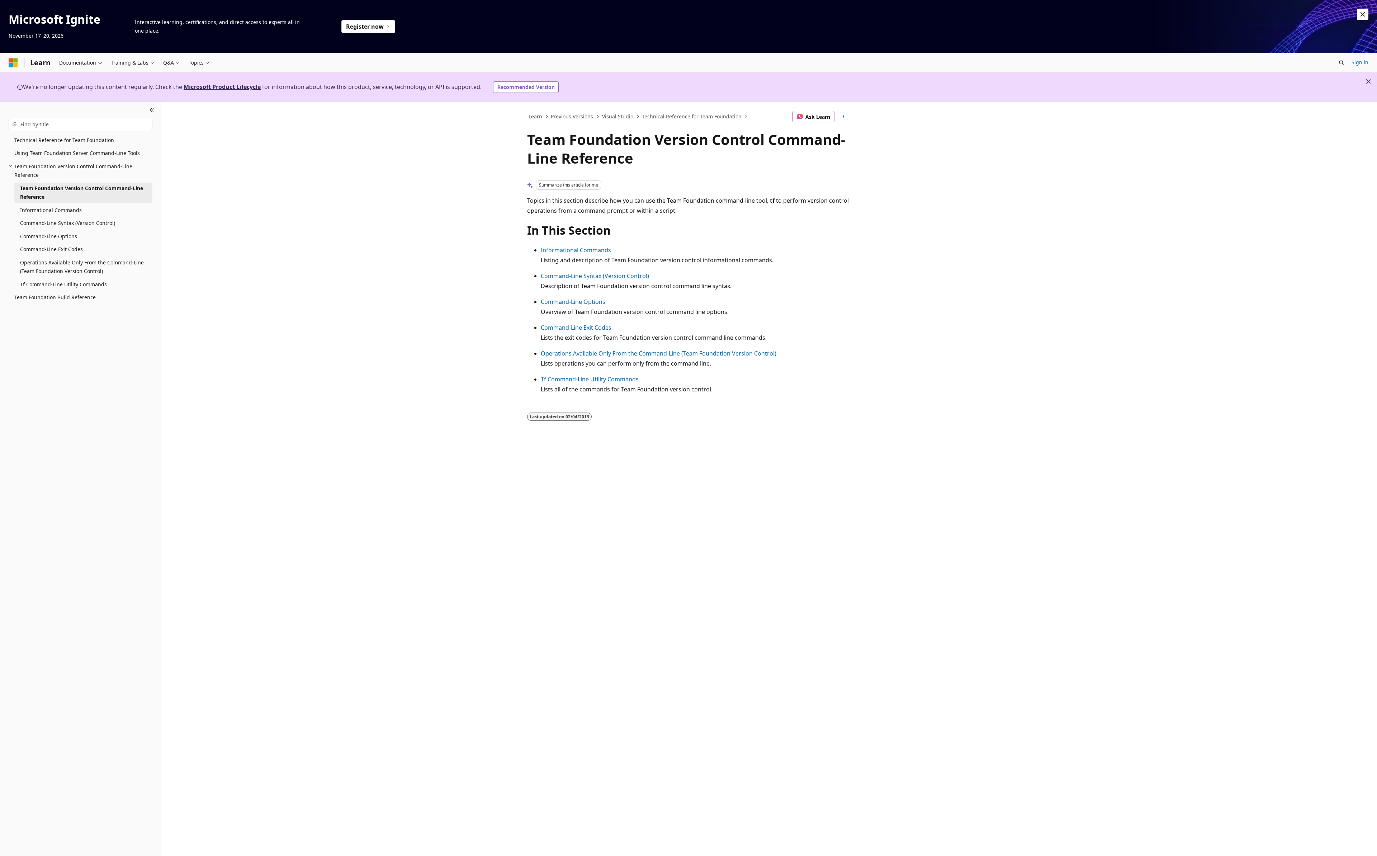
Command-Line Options (573, 302)
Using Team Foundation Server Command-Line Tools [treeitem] (77, 153)
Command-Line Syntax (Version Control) (595, 276)
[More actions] (843, 116)
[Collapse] (152, 110)
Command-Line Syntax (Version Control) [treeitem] (67, 223)
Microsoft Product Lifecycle (222, 87)
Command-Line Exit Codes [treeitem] (51, 249)
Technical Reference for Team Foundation (692, 116)
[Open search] (1341, 62)
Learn (535, 116)
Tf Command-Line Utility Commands (590, 379)
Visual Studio (617, 116)
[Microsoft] (13, 62)
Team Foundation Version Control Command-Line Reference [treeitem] (81, 193)
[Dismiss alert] (1362, 14)
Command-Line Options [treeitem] (48, 236)
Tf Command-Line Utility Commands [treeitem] (63, 284)
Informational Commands (576, 250)
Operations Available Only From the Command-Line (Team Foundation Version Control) (658, 353)
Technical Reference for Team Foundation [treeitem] (64, 140)
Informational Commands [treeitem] (51, 210)
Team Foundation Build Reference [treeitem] (55, 297)
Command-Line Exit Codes (576, 327)
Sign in (1360, 62)
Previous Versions (572, 116)
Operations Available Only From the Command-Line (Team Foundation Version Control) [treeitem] (82, 267)
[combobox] (80, 124)
